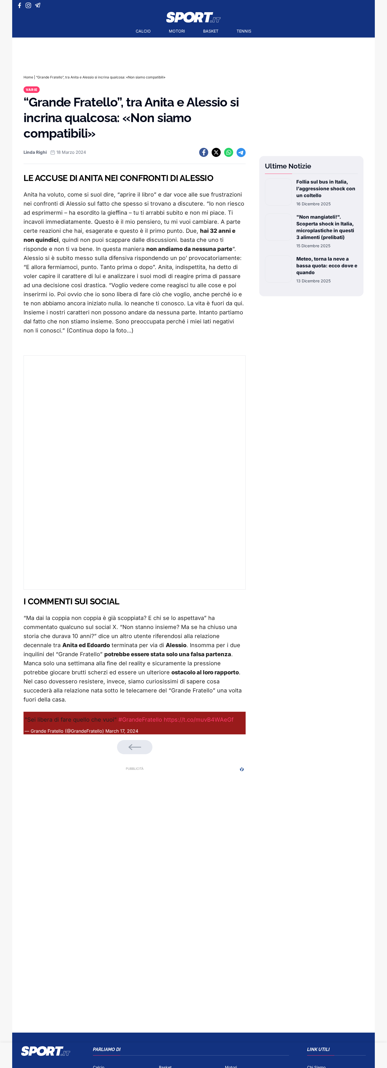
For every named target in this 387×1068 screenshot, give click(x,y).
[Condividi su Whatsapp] (228, 152)
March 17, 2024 (121, 731)
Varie (31, 90)
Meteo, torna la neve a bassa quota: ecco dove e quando (326, 265)
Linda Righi (35, 152)
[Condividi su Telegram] (241, 152)
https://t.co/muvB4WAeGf (198, 719)
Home (28, 77)
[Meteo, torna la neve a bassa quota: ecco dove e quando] (278, 269)
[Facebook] (21, 5)
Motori (177, 31)
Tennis (244, 31)
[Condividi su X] (216, 152)
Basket (210, 31)
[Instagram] (29, 5)
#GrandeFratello (140, 719)
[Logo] (193, 17)
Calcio (143, 31)
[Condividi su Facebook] (203, 152)
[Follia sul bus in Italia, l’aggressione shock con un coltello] (278, 192)
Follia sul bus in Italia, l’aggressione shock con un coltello (325, 188)
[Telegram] (38, 5)
